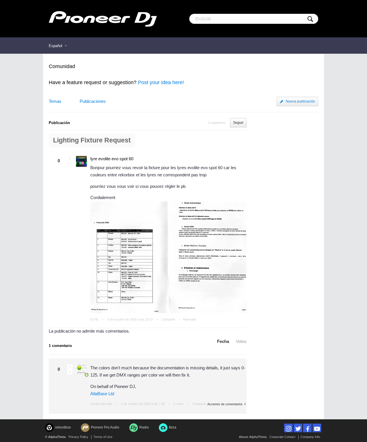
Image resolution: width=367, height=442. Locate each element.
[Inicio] (103, 18)
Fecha (223, 341)
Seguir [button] (238, 123)
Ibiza (172, 427)
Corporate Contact (282, 437)
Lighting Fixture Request (92, 140)
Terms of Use (102, 437)
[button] (70, 158)
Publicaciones (93, 101)
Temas (55, 101)
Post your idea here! (161, 82)
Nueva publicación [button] (300, 101)
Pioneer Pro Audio (105, 427)
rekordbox (63, 427)
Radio (144, 427)
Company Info (310, 437)
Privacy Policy (78, 437)
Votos (241, 341)
